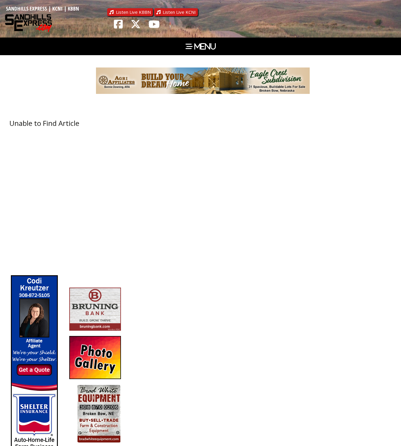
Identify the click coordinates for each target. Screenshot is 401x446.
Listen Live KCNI (179, 12)
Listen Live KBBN (133, 12)
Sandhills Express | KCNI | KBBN (42, 8)
